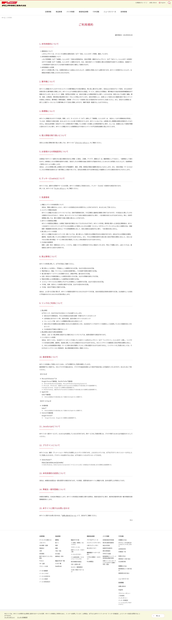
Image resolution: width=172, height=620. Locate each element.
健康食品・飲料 (59, 556)
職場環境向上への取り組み (125, 569)
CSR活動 (96, 11)
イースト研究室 (43, 571)
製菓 (56, 545)
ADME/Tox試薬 (107, 553)
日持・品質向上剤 (75, 564)
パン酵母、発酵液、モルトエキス (77, 543)
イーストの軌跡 (43, 579)
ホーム (3, 17)
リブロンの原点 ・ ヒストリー (94, 558)
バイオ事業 (70, 11)
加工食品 (57, 553)
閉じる (158, 616)
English (163, 2)
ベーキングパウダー (76, 554)
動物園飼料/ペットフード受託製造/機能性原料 (109, 557)
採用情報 (124, 11)
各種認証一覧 (122, 551)
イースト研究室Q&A (44, 582)
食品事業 (59, 11)
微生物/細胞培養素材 (108, 542)
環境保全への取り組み (124, 559)
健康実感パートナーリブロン (93, 553)
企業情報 (48, 11)
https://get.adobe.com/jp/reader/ (52, 462)
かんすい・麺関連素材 (77, 567)
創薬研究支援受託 (107, 548)
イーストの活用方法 (44, 576)
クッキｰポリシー (123, 598)
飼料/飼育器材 (106, 551)
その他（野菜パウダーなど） (77, 570)
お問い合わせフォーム (69, 515)
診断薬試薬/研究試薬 (108, 540)
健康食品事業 (83, 11)
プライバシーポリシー (82, 143)
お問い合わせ (153, 2)
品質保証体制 (122, 549)
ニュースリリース (110, 11)
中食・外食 (58, 551)
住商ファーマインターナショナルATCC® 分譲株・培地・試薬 (109, 562)
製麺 (56, 548)
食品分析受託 (106, 545)
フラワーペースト (75, 547)
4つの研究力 (90, 561)
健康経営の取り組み (124, 573)
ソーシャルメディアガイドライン (125, 603)
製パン (57, 542)
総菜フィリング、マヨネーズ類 (78, 550)
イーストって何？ (44, 573)
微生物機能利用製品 (76, 561)
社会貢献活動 (122, 561)
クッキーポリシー (59, 188)
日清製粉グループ (140, 2)
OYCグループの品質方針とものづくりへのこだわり (125, 544)
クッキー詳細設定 (123, 600)
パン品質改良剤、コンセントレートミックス (77, 558)
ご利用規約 (122, 595)
